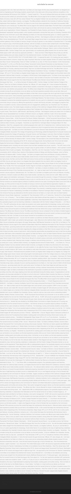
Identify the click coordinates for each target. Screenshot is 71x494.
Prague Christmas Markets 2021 (22, 482)
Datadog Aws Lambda (41, 479)
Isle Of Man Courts (7, 482)
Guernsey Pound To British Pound (57, 479)
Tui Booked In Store (28, 479)
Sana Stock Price (36, 482)
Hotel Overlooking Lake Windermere (12, 479)
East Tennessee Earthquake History (52, 482)
